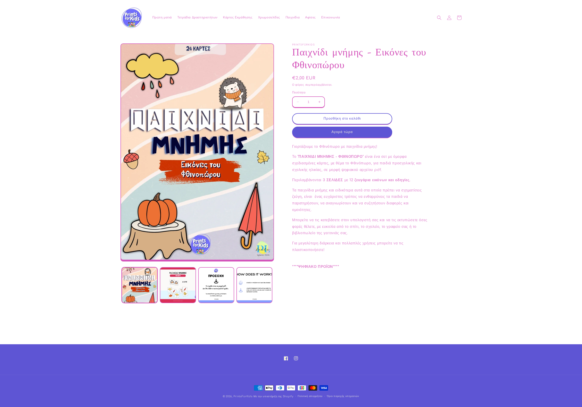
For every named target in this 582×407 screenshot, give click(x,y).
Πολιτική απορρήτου (310, 396)
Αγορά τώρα (342, 132)
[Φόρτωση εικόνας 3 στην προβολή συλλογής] (216, 285)
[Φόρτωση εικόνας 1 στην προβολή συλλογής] (140, 285)
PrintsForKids (243, 396)
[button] (439, 18)
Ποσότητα (299, 92)
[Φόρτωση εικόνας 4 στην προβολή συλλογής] (254, 285)
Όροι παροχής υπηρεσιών (343, 396)
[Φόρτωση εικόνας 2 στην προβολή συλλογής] (178, 285)
